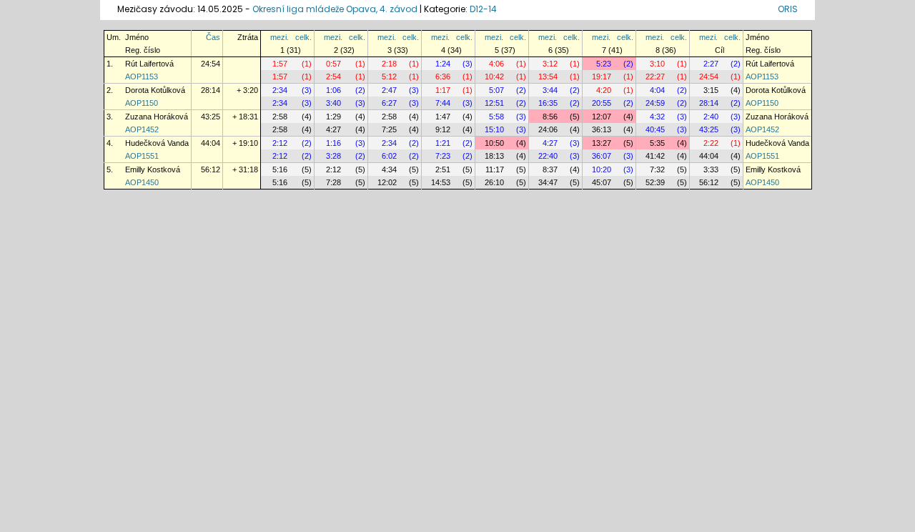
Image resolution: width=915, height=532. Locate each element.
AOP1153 (141, 76)
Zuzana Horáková (156, 116)
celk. (303, 37)
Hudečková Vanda (157, 143)
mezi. (279, 37)
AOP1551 (142, 156)
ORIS (788, 9)
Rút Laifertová (149, 63)
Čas (213, 37)
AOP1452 (142, 129)
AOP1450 (142, 182)
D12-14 (483, 9)
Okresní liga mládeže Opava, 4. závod (334, 9)
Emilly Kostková (152, 169)
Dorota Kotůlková (155, 90)
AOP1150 (141, 103)
